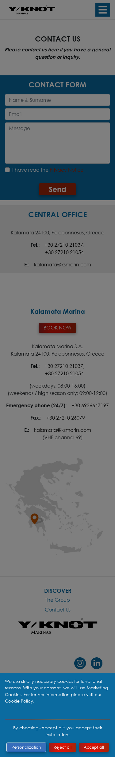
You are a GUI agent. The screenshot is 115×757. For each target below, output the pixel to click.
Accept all (94, 747)
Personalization (26, 747)
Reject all (62, 747)
